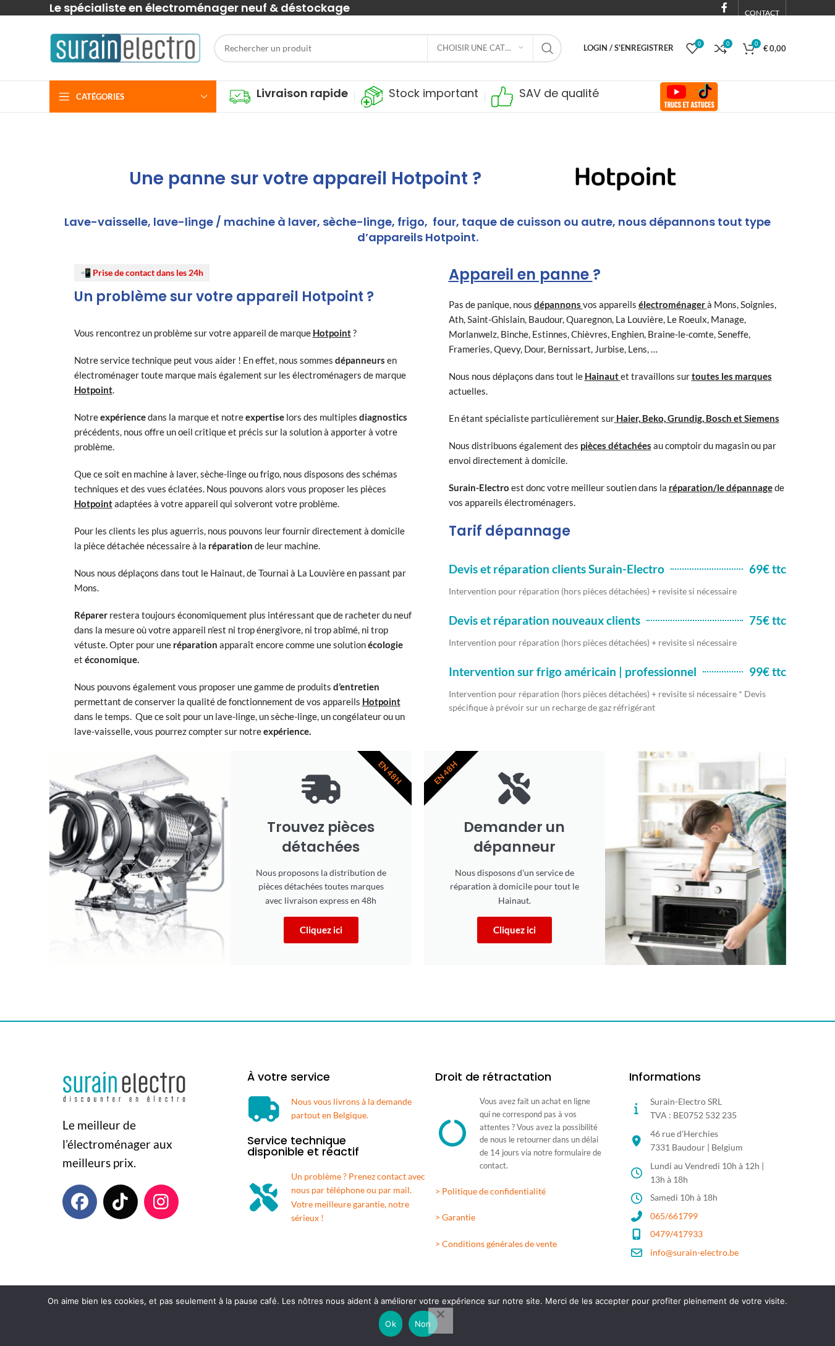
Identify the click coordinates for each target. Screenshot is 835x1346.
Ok (390, 1324)
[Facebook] (79, 1202)
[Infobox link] (288, 97)
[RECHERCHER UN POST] (547, 48)
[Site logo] (125, 46)
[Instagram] (161, 1202)
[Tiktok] (120, 1202)
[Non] (440, 1321)
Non (423, 1324)
